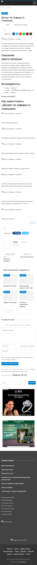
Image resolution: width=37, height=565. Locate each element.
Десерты (4, 13)
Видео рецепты (19, 554)
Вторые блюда (8, 551)
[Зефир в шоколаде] (10, 296)
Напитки (9, 554)
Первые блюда (25, 549)
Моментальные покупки (7, 497)
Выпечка (31, 551)
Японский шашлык (27, 257)
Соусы (17, 551)
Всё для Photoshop (6, 500)
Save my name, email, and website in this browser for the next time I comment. (17, 358)
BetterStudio (23, 562)
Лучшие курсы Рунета (7, 503)
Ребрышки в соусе (7, 473)
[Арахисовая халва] (10, 279)
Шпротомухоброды (7, 465)
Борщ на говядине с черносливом (12, 483)
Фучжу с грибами (7, 487)
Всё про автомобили (6, 505)
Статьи (28, 554)
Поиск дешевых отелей (7, 508)
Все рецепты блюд (6, 511)
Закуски (9, 549)
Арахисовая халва (7, 469)
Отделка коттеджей (6, 514)
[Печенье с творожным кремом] (27, 296)
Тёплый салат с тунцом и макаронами (13, 491)
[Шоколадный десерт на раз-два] (27, 279)
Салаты (16, 549)
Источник (32, 223)
